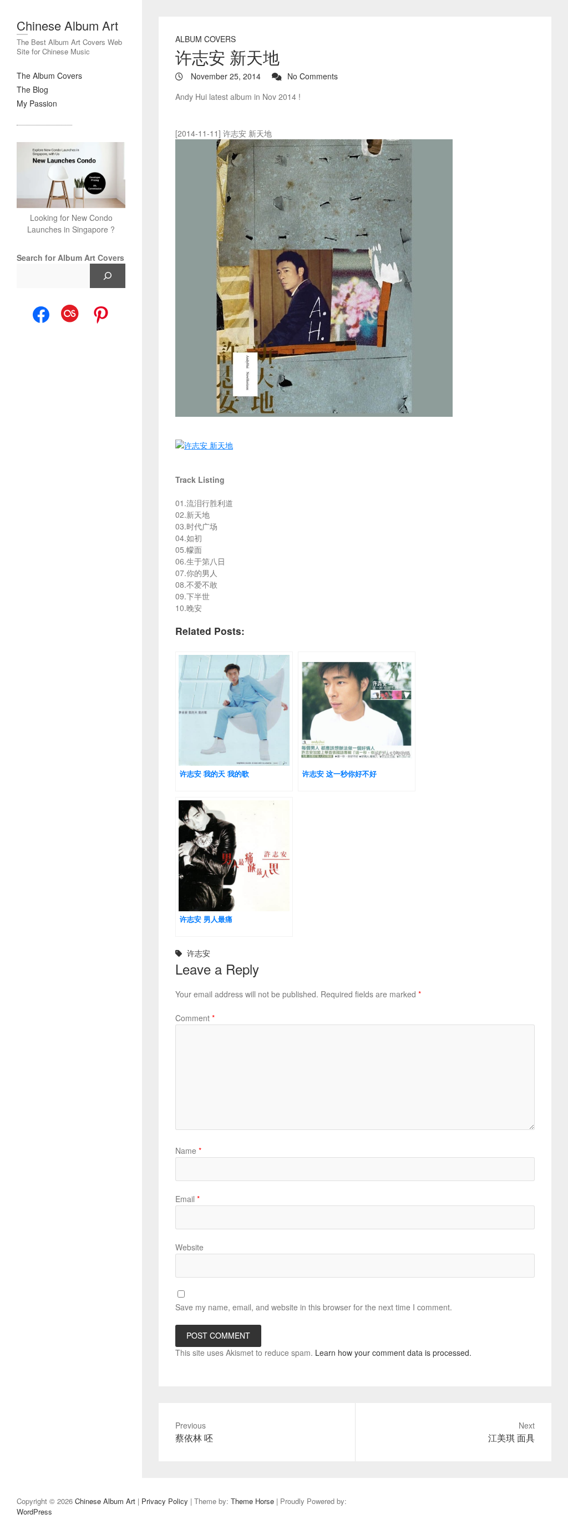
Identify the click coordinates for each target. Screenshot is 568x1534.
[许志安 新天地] (355, 278)
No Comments (312, 76)
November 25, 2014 (225, 76)
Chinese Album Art (67, 25)
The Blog (32, 89)
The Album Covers (49, 75)
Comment (195, 1017)
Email (187, 1198)
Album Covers (205, 38)
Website (189, 1247)
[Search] (107, 276)
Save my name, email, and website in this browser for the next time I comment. (313, 1307)
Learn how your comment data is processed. (393, 1352)
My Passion (37, 103)
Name (188, 1150)
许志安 (198, 952)
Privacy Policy (164, 1501)
